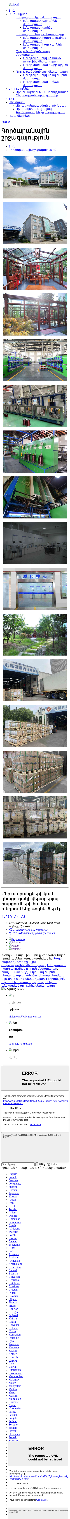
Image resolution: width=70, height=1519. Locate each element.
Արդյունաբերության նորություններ (42, 92)
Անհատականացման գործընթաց (41, 105)
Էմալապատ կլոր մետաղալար (38, 17)
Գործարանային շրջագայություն (40, 112)
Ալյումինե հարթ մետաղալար (23, 978)
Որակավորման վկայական (36, 108)
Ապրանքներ (18, 14)
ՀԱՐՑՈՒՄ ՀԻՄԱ (13, 916)
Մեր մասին (17, 102)
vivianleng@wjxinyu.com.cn (25, 1016)
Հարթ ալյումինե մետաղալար (23, 965)
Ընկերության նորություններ (37, 95)
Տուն (12, 10)
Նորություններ (20, 88)
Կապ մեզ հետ (19, 115)
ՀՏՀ (12, 98)
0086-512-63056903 (20, 1043)
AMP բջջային (26, 961)
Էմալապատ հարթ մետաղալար (40, 34)
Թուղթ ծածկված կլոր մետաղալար (42, 71)
